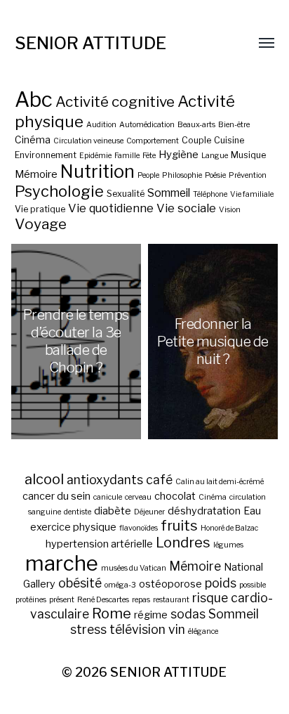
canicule (107, 497)
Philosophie (182, 175)
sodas (188, 613)
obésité (80, 583)
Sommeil (168, 193)
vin (176, 629)
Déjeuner (149, 512)
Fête (149, 155)
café (159, 479)
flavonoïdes (138, 528)
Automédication (147, 124)
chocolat (175, 496)
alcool (44, 479)
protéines (30, 599)
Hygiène (179, 154)
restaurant (171, 599)
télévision (137, 629)
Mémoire (36, 174)
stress (88, 629)
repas (141, 599)
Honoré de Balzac (229, 528)
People (148, 175)
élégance (203, 631)
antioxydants (105, 479)
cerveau (138, 497)
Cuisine (229, 140)
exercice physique (73, 527)
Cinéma (33, 139)
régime (151, 615)
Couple (196, 140)
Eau (252, 511)
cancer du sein (56, 496)
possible (252, 585)
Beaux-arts (196, 124)
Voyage (41, 224)
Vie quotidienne (111, 208)
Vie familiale (252, 194)
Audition (101, 124)
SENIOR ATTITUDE (90, 43)
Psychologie (59, 191)
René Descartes (103, 599)
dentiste (77, 512)
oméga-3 (120, 585)
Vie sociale (186, 208)
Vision (230, 209)
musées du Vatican (133, 568)
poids (220, 583)
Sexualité (125, 193)
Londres (183, 542)
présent (61, 599)
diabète (112, 511)
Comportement (152, 140)
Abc (34, 99)
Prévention (248, 175)
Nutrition (97, 171)
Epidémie (95, 155)
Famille (127, 155)
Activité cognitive (115, 101)
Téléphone (210, 194)
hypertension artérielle (99, 544)
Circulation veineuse (88, 140)
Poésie (215, 175)
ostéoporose (170, 584)
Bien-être (234, 124)
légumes (228, 545)
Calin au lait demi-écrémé (219, 481)
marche (61, 563)
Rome (111, 613)
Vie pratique (40, 209)
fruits (179, 525)
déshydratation (204, 511)
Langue (214, 155)
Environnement (45, 155)
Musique (248, 155)
